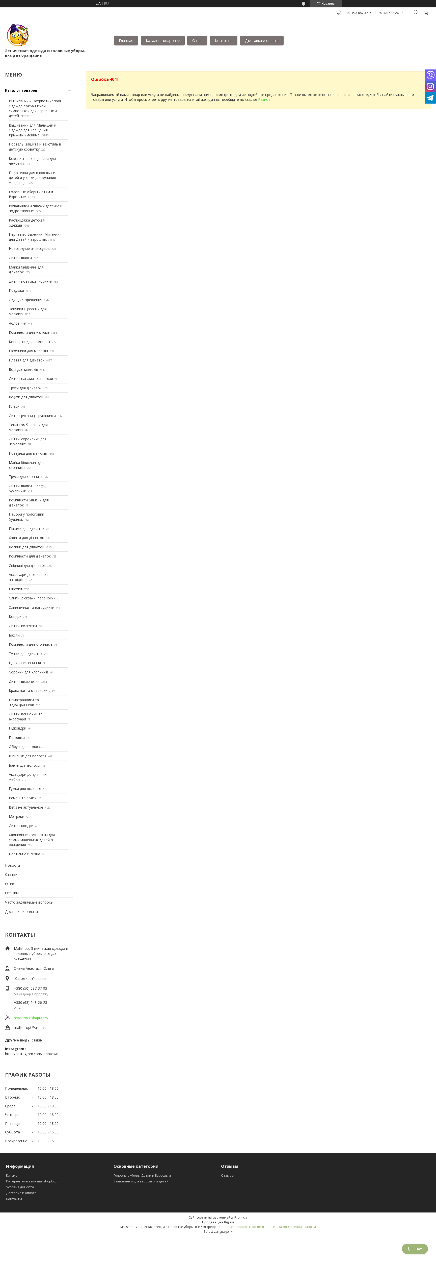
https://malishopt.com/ (31, 1017)
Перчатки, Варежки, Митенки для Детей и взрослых (34, 237)
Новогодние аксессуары (29, 248)
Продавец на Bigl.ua (218, 1222)
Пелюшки (17, 737)
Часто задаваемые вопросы (29, 902)
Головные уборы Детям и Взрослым (142, 1175)
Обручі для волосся (26, 746)
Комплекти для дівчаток (30, 556)
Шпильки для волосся (27, 756)
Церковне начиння (25, 662)
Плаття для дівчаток (26, 360)
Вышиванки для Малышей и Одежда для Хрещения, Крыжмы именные (32, 130)
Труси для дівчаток (25, 387)
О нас (197, 40)
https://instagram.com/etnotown (31, 1053)
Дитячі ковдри (21, 825)
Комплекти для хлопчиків (30, 644)
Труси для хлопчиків (26, 476)
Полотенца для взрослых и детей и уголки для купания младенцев (32, 177)
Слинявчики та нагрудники (31, 607)
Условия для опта (20, 1187)
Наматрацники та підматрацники (24, 702)
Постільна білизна (24, 854)
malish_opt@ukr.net (30, 1027)
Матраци (16, 816)
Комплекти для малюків (29, 332)
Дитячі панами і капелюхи (31, 378)
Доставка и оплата (262, 40)
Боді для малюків (23, 369)
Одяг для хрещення (25, 299)
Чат (419, 1249)
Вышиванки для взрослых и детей (141, 1181)
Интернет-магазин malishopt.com (32, 1181)
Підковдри (17, 728)
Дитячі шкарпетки (24, 681)
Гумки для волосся (25, 788)
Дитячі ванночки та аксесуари (25, 716)
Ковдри (15, 616)
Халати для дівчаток (26, 537)
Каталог (12, 1175)
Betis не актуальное (26, 807)
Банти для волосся (25, 765)
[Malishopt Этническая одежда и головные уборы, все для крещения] (17, 35)
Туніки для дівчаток (25, 653)
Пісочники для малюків (28, 350)
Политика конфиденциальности (291, 1227)
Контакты (223, 40)
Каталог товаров (161, 40)
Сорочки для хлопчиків (28, 672)
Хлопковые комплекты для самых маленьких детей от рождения (32, 839)
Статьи (11, 874)
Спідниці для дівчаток (27, 565)
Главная (126, 40)
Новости (12, 865)
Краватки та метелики (28, 690)
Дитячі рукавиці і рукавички (32, 415)
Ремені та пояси (23, 797)
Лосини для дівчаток (26, 547)
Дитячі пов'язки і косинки (30, 281)
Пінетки (15, 589)
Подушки (16, 290)
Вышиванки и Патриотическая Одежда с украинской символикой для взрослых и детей (35, 108)
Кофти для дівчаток (26, 397)
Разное (264, 99)
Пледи (14, 406)
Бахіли (14, 635)
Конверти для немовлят (29, 341)
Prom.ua (240, 1217)
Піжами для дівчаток (26, 528)
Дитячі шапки (20, 257)
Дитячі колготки (23, 625)
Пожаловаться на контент (245, 1227)
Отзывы (12, 892)
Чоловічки (17, 323)
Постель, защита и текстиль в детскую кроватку (35, 147)
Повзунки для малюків (28, 453)
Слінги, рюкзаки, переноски (32, 598)
